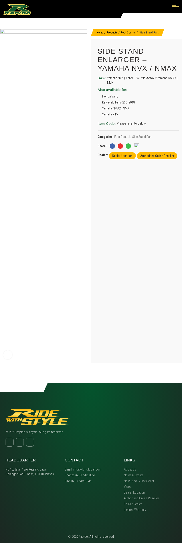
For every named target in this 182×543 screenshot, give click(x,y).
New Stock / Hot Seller (139, 481)
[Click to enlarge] (7, 354)
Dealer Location (122, 156)
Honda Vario (110, 96)
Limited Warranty (135, 510)
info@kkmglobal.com (87, 469)
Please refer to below (131, 123)
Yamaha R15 (110, 114)
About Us (130, 469)
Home (100, 32)
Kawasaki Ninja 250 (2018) (119, 102)
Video (128, 487)
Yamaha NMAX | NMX (115, 108)
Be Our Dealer (133, 504)
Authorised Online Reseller (157, 156)
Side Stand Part (148, 32)
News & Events (133, 475)
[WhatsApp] (128, 146)
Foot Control (128, 32)
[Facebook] (112, 146)
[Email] (120, 146)
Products (112, 32)
